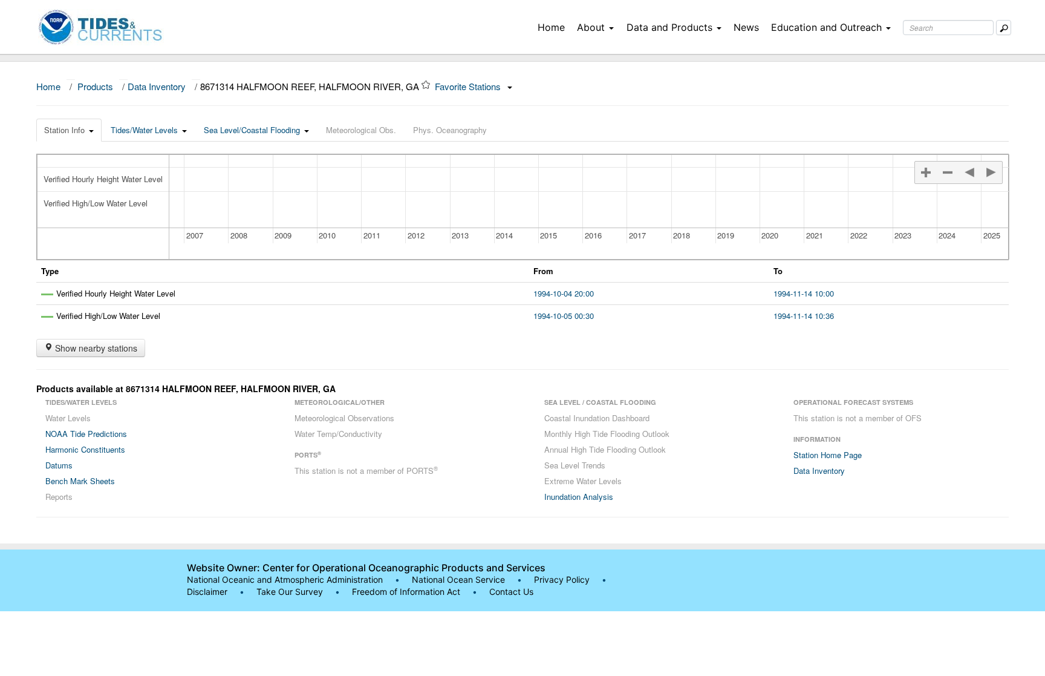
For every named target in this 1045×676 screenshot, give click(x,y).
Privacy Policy (562, 579)
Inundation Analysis (578, 496)
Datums (59, 465)
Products (95, 86)
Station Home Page (827, 455)
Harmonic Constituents (85, 449)
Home (551, 27)
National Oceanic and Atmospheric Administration (285, 579)
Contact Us (511, 591)
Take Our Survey (290, 591)
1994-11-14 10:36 (803, 315)
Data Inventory (157, 86)
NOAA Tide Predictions (86, 433)
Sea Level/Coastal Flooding (252, 130)
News (746, 27)
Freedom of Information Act (406, 591)
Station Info (64, 130)
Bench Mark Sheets (80, 481)
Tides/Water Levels (144, 130)
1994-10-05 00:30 (563, 315)
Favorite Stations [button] (469, 86)
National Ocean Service (458, 579)
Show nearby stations (95, 348)
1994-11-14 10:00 (803, 293)
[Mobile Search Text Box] (1003, 27)
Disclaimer (207, 591)
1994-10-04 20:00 (563, 293)
